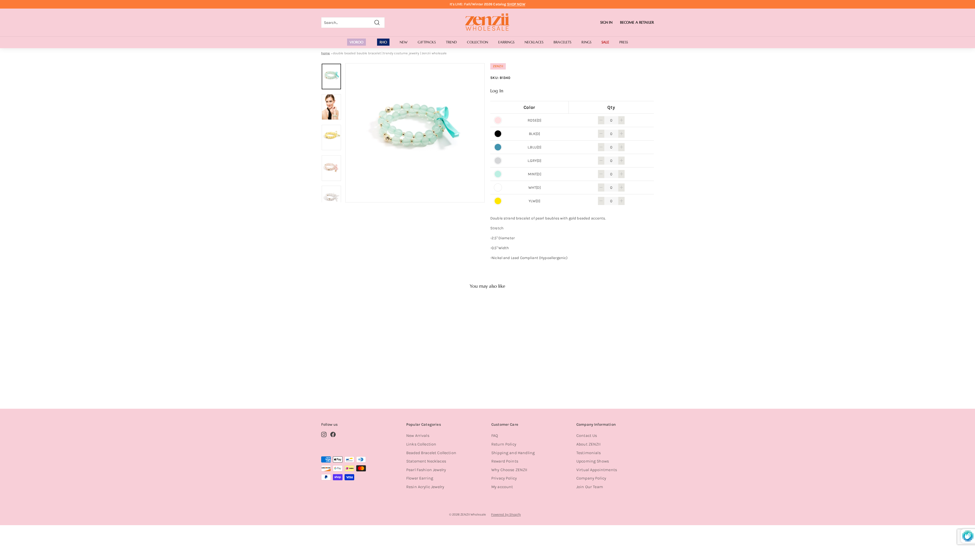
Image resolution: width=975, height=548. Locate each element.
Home (325, 53)
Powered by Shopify (506, 514)
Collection (477, 42)
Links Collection (421, 444)
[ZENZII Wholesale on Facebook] (333, 434)
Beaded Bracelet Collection (431, 452)
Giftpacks (426, 42)
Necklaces (534, 42)
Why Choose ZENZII (509, 469)
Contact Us (586, 435)
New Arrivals (417, 435)
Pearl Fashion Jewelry (426, 469)
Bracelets (562, 42)
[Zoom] (415, 132)
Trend (451, 42)
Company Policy (591, 478)
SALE (605, 42)
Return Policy (503, 444)
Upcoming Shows (592, 461)
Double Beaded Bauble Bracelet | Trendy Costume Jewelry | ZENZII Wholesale (390, 53)
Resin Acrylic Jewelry (425, 486)
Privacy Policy (504, 478)
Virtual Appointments (596, 469)
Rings (586, 42)
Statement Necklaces (426, 461)
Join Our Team (589, 486)
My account (502, 486)
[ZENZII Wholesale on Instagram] (324, 434)
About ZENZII (588, 444)
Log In (496, 91)
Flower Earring (419, 478)
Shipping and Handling (513, 452)
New (404, 42)
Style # (347, 379)
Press (623, 42)
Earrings (506, 42)
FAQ (494, 435)
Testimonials (588, 452)
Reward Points (504, 461)
